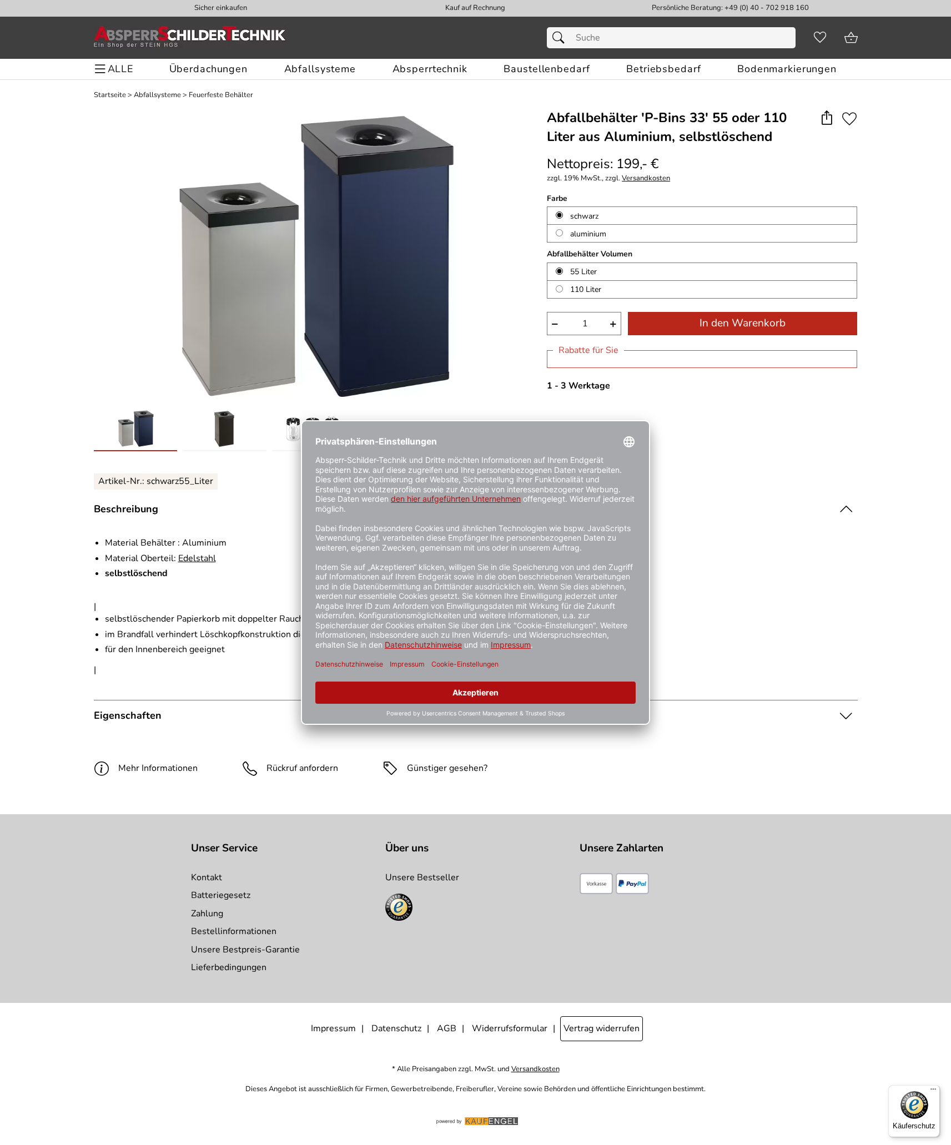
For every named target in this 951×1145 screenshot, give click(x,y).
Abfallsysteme (157, 95)
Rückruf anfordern (302, 768)
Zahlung (207, 913)
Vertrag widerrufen (601, 1028)
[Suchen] (561, 37)
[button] (827, 118)
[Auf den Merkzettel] (849, 118)
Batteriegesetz (220, 895)
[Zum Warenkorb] (851, 37)
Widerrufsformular (509, 1028)
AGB (446, 1028)
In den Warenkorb (743, 323)
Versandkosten (646, 178)
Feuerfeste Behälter (221, 95)
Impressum (333, 1028)
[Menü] (933, 1091)
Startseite (110, 95)
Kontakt (206, 877)
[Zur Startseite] (190, 37)
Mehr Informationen (158, 768)
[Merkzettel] (820, 37)
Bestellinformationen (233, 931)
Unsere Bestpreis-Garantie (245, 950)
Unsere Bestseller (422, 877)
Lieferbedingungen (228, 967)
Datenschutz (396, 1028)
